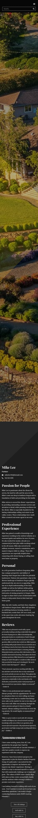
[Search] (34, 9)
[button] (34, 3)
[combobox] (19, 412)
